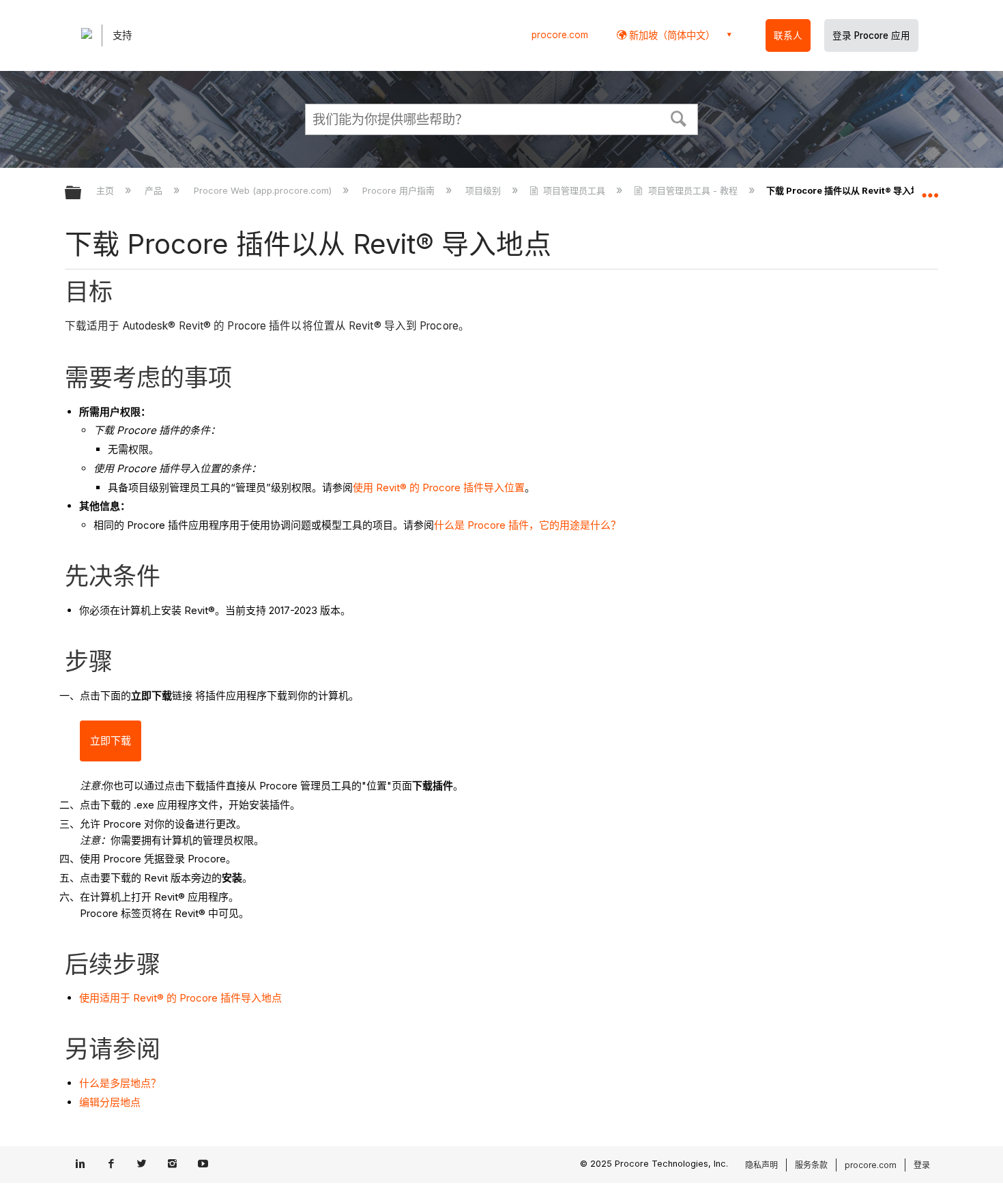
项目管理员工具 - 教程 (692, 190)
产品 (155, 190)
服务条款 (811, 1165)
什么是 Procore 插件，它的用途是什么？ (527, 525)
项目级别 (484, 190)
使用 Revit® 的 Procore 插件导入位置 (439, 487)
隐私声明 (761, 1165)
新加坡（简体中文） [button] (670, 35)
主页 (106, 190)
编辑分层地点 (110, 1102)
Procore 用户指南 (399, 190)
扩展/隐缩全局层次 (82, 193)
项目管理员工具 (574, 190)
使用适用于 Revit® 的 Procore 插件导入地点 (180, 997)
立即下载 (110, 740)
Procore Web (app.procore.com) (264, 190)
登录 (922, 1165)
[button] (679, 117)
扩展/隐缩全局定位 (930, 189)
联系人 (788, 35)
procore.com (560, 34)
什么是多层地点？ (120, 1083)
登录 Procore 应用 (871, 35)
